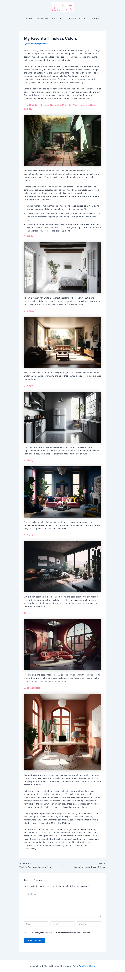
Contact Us (91, 18)
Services (57, 18)
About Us (42, 18)
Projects (74, 18)
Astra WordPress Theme (84, 966)
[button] (64, 18)
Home (29, 18)
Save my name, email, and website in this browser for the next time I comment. (59, 933)
